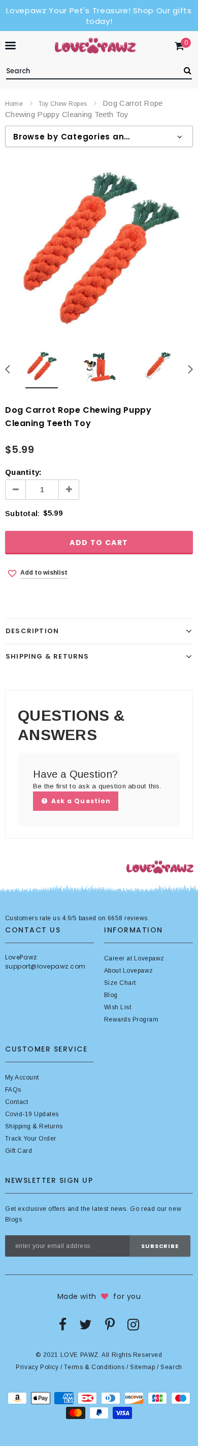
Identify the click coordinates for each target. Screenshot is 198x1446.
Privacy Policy (37, 1367)
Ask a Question (80, 801)
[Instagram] (133, 1324)
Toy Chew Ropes (63, 103)
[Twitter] (85, 1324)
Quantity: (23, 472)
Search (171, 1367)
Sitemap (142, 1367)
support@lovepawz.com (45, 966)
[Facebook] (62, 1324)
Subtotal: (22, 513)
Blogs (13, 1219)
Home (14, 103)
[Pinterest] (110, 1324)
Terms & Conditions (94, 1367)
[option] (99, 247)
